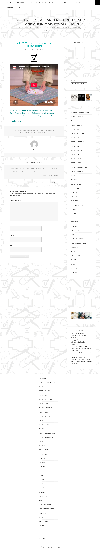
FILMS (73, 235)
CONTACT (18, 7)
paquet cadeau (24, 132)
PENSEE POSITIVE (20, 2)
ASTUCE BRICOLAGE (78, 133)
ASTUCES (9, 2)
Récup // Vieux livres (77, 340)
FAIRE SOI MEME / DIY (79, 2)
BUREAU (74, 192)
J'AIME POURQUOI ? (77, 239)
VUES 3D (74, 272)
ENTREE (74, 226)
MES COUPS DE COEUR (78, 243)
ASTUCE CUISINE (76, 138)
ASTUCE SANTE (76, 176)
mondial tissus (15, 121)
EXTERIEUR (75, 230)
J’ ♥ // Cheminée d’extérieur (80, 346)
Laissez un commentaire (39, 132)
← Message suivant (12, 183)
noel (54, 130)
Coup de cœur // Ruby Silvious (81, 359)
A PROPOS (10, 7)
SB (15, 130)
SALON (73, 260)
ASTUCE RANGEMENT (78, 171)
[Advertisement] (81, 62)
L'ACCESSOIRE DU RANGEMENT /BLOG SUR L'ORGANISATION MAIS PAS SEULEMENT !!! (50, 21)
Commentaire (15, 200)
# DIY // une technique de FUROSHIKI (34, 44)
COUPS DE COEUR (41, 2)
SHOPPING (74, 268)
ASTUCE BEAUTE (76, 125)
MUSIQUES (74, 247)
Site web (13, 246)
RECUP (57, 2)
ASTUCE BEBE (75, 129)
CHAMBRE (74, 201)
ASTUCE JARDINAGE (78, 142)
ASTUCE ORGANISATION (79, 167)
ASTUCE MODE (76, 163)
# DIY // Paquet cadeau (50, 175)
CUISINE (74, 213)
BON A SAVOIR (66, 2)
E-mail (12, 235)
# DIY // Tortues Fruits (50, 168)
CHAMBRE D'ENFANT (78, 205)
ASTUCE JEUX (75, 146)
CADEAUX (30, 2)
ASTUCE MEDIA (76, 154)
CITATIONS (74, 209)
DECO (51, 2)
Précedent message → (55, 183)
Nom (12, 225)
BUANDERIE (75, 188)
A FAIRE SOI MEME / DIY (35, 130)
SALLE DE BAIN (76, 256)
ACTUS (73, 121)
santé (73, 264)
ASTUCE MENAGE (77, 159)
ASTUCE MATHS (76, 150)
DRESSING (74, 222)
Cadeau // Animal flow (78, 357)
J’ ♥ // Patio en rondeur (78, 333)
